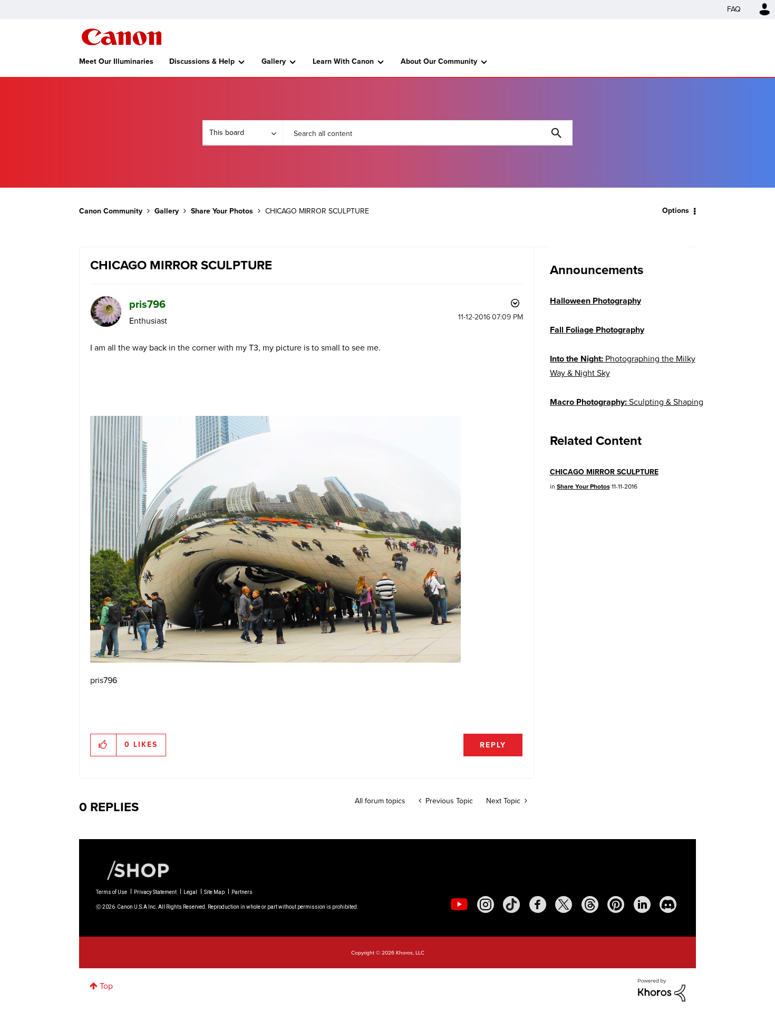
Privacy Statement (155, 892)
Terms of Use (111, 892)
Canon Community (121, 37)
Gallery (273, 61)
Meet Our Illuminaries (116, 61)
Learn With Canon (343, 61)
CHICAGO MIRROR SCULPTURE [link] (317, 211)
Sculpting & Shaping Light (626, 409)
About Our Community (439, 61)
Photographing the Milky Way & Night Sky (622, 366)
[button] (104, 744)
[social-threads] (590, 904)
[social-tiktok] (511, 904)
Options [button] (675, 210)
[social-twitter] (563, 904)
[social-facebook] (537, 904)
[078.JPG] (275, 539)
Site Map (214, 892)
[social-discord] (668, 904)
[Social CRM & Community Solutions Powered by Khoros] (661, 989)
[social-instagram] (485, 904)
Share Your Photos (222, 211)
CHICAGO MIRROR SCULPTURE (604, 472)
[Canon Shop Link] (133, 869)
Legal (190, 892)
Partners (242, 892)
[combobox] (428, 132)
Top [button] (106, 986)
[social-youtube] (459, 904)
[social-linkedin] (642, 904)
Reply (493, 745)
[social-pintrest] (615, 904)
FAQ (734, 9)
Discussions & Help (202, 61)
